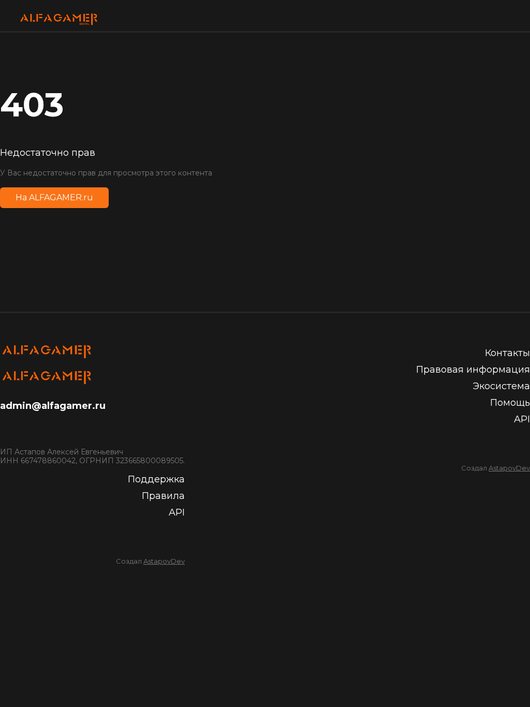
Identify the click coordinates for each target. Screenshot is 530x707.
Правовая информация (473, 369)
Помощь (510, 402)
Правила (163, 496)
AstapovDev (164, 561)
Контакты (507, 353)
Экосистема (501, 386)
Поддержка (156, 479)
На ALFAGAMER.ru (54, 197)
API (177, 512)
